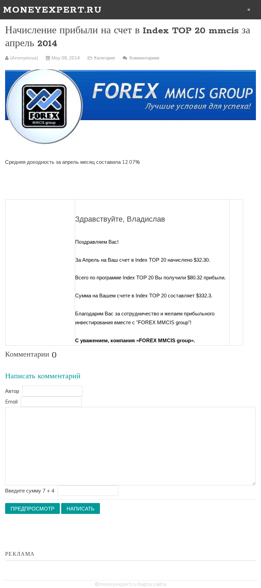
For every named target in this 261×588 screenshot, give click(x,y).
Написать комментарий (43, 376)
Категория (104, 57)
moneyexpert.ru (52, 10)
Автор (12, 391)
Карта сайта (152, 584)
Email (11, 401)
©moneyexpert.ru (116, 584)
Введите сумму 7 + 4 (29, 490)
